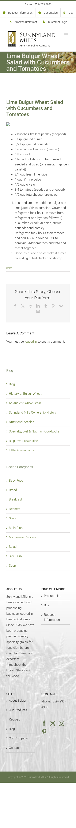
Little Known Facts (21, 450)
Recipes (14, 719)
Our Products (18, 710)
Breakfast (15, 499)
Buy (46, 605)
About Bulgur (17, 700)
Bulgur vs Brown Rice (23, 441)
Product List (52, 596)
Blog (12, 384)
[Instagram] (61, 723)
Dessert (14, 509)
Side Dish (15, 556)
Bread (13, 490)
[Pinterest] (44, 731)
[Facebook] (44, 723)
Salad (9, 268)
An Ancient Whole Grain (25, 403)
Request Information (52, 617)
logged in (31, 341)
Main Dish (16, 528)
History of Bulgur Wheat (25, 394)
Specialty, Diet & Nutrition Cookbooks (34, 431)
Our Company (18, 738)
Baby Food (16, 480)
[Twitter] (53, 723)
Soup (12, 565)
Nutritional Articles (21, 422)
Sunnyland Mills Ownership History (32, 412)
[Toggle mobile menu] (66, 33)
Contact (14, 748)
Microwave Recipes (22, 537)
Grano (13, 518)
